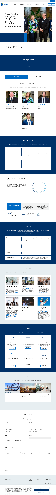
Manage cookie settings (41, 492)
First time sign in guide (48, 483)
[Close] (54, 487)
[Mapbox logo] (6, 470)
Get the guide (12, 348)
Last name (31, 422)
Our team (15, 4)
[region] (28, 464)
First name (7, 422)
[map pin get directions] (28, 463)
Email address (8, 429)
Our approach (22, 4)
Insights (44, 4)
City (6, 435)
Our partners (39, 76)
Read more (23, 400)
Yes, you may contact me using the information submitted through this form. (19, 449)
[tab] (14, 206)
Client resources (37, 4)
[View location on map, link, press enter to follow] (28, 464)
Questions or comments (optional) (13, 440)
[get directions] (28, 463)
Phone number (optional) (35, 429)
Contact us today (28, 66)
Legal (37, 483)
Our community (29, 4)
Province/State (32, 435)
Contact (51, 4)
